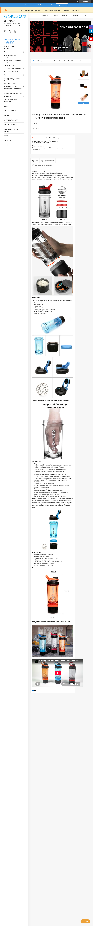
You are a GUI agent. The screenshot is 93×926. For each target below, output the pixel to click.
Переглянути (61, 5)
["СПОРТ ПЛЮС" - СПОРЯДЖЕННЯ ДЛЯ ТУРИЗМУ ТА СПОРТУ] (14, 16)
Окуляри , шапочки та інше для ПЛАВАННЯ (12, 79)
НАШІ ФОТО (7, 140)
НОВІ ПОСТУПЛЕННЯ (10, 111)
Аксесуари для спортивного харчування (12, 61)
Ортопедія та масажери (11, 75)
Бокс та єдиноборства (11, 71)
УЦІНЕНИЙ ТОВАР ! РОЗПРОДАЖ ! (9, 47)
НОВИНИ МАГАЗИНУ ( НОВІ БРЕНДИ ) (11, 130)
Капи (5, 52)
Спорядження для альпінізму (13, 93)
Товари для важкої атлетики (12, 68)
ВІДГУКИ (6, 115)
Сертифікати (7, 145)
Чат (87, 921)
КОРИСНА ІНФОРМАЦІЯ (11, 124)
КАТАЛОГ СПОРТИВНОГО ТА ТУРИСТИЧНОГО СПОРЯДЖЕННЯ (12, 41)
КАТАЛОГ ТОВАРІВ (59, 15)
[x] (35, 690)
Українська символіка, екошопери (11, 100)
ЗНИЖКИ (6, 106)
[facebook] (33, 690)
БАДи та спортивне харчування (10, 56)
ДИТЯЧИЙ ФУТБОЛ (10, 83)
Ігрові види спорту (9, 96)
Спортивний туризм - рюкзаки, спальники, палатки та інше (13, 88)
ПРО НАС (6, 135)
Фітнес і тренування (10, 65)
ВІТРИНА (45, 15)
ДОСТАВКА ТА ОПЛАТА (11, 120)
